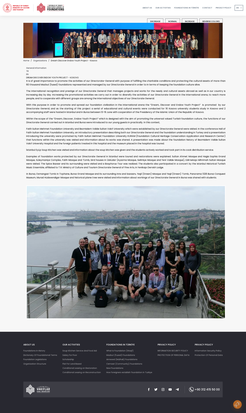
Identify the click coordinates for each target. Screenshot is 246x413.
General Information (36, 68)
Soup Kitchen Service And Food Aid (79, 350)
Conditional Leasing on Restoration (79, 368)
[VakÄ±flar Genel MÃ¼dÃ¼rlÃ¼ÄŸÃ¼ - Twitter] (156, 389)
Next (230, 254)
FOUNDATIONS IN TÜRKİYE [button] (186, 7)
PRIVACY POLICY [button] (223, 7)
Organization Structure (34, 363)
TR (27, 71)
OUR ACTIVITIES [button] (163, 7)
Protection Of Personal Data (209, 355)
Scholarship (68, 359)
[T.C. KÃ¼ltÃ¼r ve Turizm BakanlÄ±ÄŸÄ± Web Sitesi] (16, 7)
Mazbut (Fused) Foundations (120, 355)
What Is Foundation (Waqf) (120, 350)
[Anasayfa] (50, 8)
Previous (22, 254)
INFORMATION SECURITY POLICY (173, 350)
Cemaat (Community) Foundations (124, 363)
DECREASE (155, 21)
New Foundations (114, 368)
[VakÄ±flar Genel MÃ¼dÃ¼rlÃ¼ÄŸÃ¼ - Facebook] (149, 389)
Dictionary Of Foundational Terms (40, 355)
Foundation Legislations (35, 359)
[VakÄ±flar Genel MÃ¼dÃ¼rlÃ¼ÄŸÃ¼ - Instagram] (163, 389)
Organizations (40, 60)
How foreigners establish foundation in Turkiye (129, 372)
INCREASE (189, 21)
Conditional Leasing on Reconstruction (81, 372)
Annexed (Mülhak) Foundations (121, 359)
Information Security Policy (208, 350)
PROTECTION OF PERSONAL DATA (173, 355)
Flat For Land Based (71, 363)
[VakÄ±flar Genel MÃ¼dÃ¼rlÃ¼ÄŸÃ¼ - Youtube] (170, 389)
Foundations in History (34, 350)
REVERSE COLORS (211, 21)
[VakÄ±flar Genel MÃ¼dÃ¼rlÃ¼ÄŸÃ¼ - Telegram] (177, 389)
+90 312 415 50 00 (207, 389)
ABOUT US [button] (147, 7)
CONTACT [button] (207, 7)
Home (26, 60)
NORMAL (172, 21)
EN (237, 7)
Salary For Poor (69, 355)
